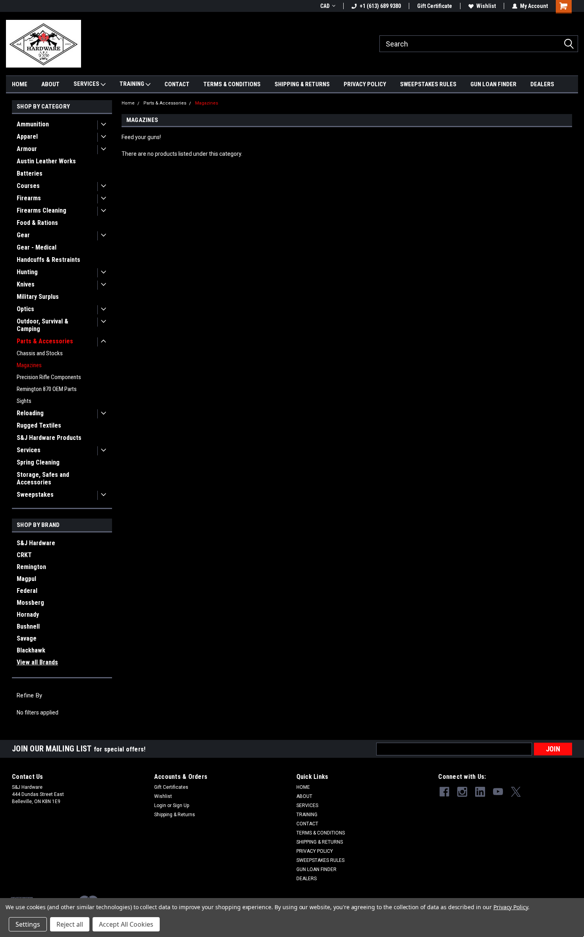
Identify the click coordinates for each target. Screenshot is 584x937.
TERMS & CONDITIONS (232, 84)
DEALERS (542, 84)
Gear (23, 235)
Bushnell (28, 626)
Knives (26, 284)
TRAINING (132, 83)
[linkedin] (480, 792)
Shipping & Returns (174, 814)
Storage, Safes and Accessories (43, 478)
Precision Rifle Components (49, 377)
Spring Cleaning (38, 462)
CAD (325, 6)
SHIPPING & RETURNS (302, 84)
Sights (24, 401)
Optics (25, 309)
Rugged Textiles (39, 425)
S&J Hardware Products (49, 437)
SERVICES (87, 83)
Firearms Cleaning (41, 210)
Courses (28, 186)
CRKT (24, 555)
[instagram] (462, 792)
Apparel (27, 136)
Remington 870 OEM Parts (47, 389)
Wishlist (486, 6)
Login (160, 805)
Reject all (69, 924)
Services (29, 450)
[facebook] (444, 792)
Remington (31, 567)
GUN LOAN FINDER (493, 84)
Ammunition (33, 124)
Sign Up (181, 805)
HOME (19, 84)
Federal (27, 590)
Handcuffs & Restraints (48, 259)
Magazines (29, 365)
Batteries (30, 173)
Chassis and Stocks (40, 353)
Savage (27, 638)
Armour (27, 149)
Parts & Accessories (45, 341)
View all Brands (37, 662)
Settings (27, 924)
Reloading (30, 413)
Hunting (27, 272)
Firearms (29, 198)
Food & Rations (37, 223)
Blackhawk (31, 650)
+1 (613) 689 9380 (380, 6)
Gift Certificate (434, 6)
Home (128, 103)
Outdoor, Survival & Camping (42, 325)
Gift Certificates (171, 787)
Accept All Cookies (126, 924)
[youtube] (498, 792)
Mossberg (30, 602)
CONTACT (177, 84)
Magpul (26, 579)
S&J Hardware (36, 543)
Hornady (28, 614)
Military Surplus (38, 296)
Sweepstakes (35, 494)
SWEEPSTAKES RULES (428, 84)
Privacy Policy (510, 907)
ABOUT (50, 84)
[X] (516, 792)
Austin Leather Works (46, 161)
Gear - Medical (36, 247)
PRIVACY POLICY (365, 84)
